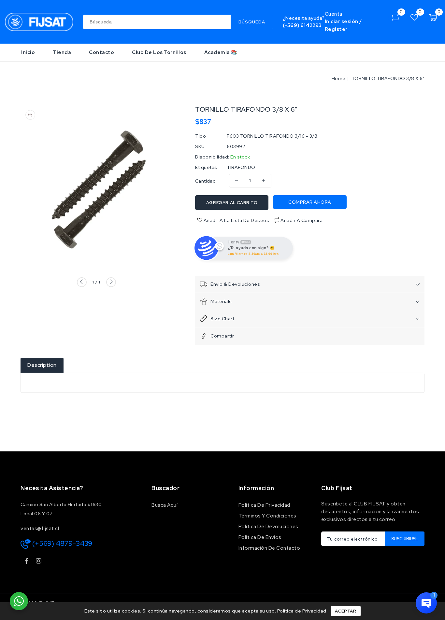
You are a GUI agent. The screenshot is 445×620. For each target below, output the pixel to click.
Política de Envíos (259, 537)
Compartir (222, 336)
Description (42, 365)
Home (339, 78)
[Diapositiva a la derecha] (111, 282)
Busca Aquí (164, 505)
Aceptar (345, 611)
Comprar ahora (309, 202)
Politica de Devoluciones (268, 526)
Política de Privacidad (301, 611)
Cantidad (205, 181)
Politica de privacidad (264, 505)
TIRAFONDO (241, 167)
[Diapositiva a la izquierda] (82, 282)
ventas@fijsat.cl (40, 528)
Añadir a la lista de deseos (235, 220)
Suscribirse (404, 539)
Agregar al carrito (232, 202)
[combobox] (178, 22)
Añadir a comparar (302, 220)
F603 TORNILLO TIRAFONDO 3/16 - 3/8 (272, 136)
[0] (395, 18)
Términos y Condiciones (267, 516)
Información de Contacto (269, 548)
